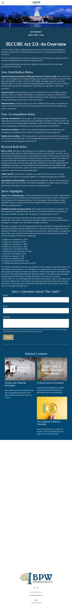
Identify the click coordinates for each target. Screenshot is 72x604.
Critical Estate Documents (50, 382)
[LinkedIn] (37, 587)
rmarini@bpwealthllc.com (36, 595)
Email (5, 306)
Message (6, 317)
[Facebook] (34, 587)
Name (5, 295)
